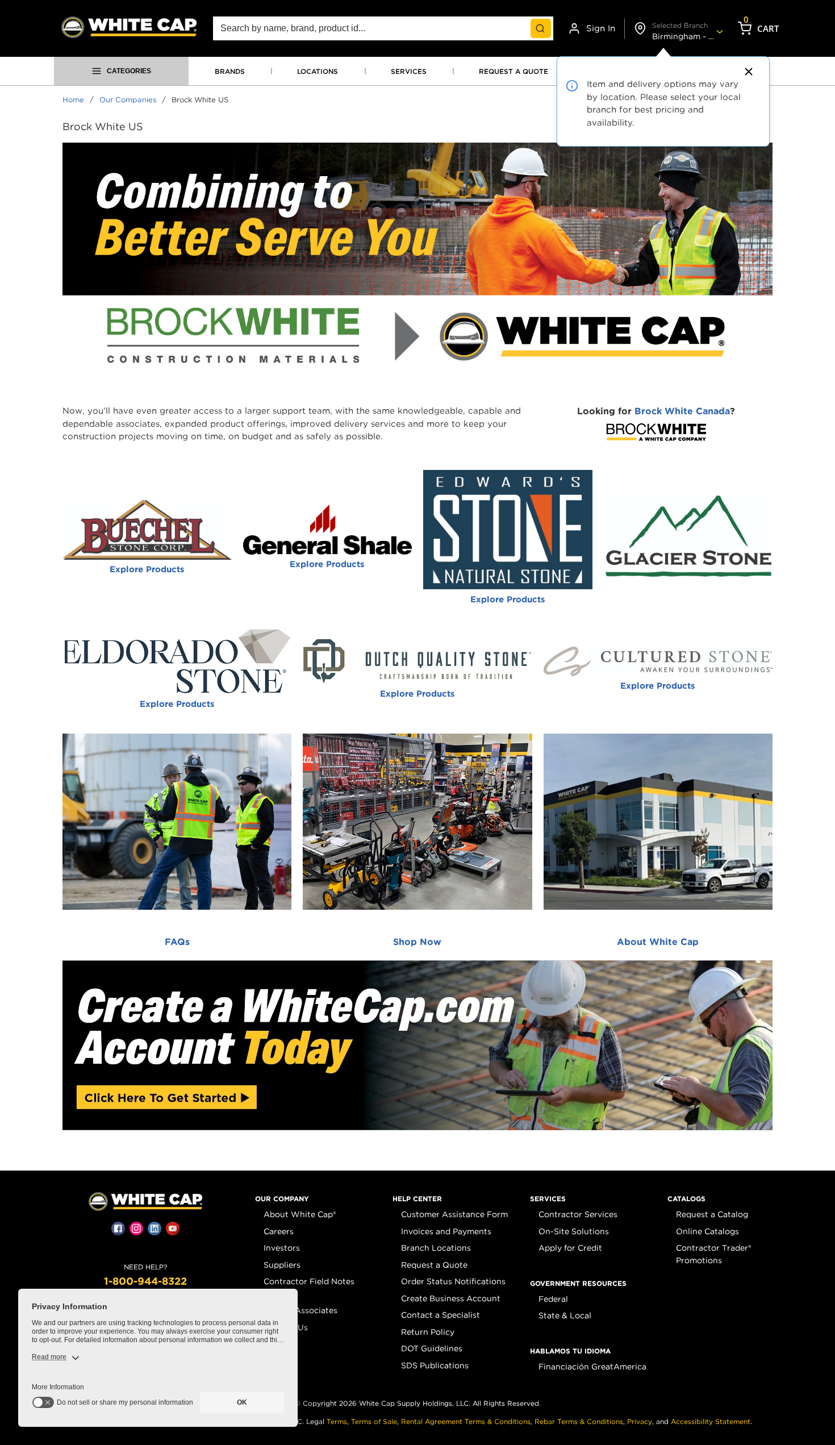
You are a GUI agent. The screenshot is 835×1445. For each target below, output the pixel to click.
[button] (282, 1199)
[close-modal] (747, 71)
